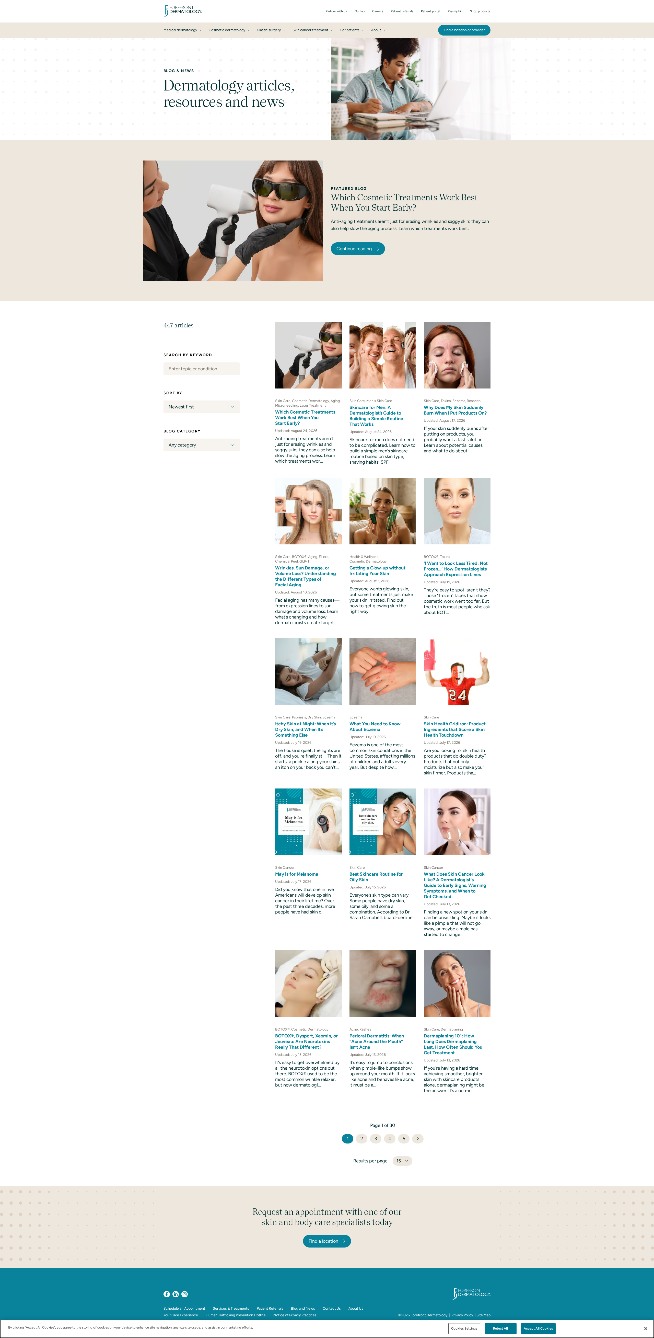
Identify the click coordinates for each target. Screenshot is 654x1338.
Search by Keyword (188, 355)
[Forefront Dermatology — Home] (183, 11)
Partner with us (336, 11)
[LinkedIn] (175, 1294)
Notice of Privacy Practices (295, 1315)
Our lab (360, 11)
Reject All (500, 1328)
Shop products (480, 11)
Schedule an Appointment (184, 1308)
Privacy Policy (462, 1315)
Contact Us (332, 1308)
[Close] (645, 1328)
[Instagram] (184, 1294)
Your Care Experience (181, 1315)
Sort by (173, 393)
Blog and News (303, 1308)
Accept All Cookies (538, 1328)
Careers (377, 11)
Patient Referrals (270, 1308)
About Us (355, 1308)
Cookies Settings (464, 1328)
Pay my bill (455, 11)
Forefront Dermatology (429, 1315)
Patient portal (430, 11)
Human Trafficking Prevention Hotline (236, 1315)
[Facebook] (167, 1294)
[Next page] (418, 1138)
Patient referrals (402, 11)
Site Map (483, 1315)
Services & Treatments (231, 1308)
